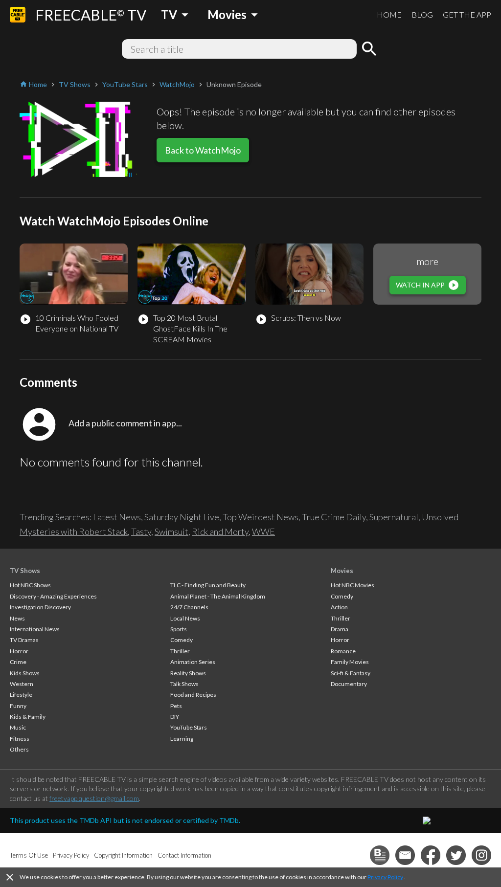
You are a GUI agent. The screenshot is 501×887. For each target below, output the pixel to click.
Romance (343, 651)
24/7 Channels (189, 607)
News (17, 618)
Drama (339, 629)
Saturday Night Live (181, 516)
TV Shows (25, 571)
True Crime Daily (334, 516)
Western (21, 683)
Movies (342, 571)
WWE (263, 531)
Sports (178, 629)
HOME (389, 14)
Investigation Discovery (40, 607)
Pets (176, 706)
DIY (174, 716)
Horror (19, 651)
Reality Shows (188, 673)
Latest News (117, 516)
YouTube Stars (188, 727)
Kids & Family (28, 716)
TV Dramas (24, 639)
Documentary (349, 683)
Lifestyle (21, 694)
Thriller (180, 651)
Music (18, 727)
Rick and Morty (220, 531)
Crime (18, 661)
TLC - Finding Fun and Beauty (208, 585)
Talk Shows (184, 683)
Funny (18, 706)
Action (339, 607)
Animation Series (192, 661)
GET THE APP (467, 14)
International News (35, 629)
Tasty (141, 531)
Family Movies (350, 661)
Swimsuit (171, 531)
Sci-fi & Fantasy (350, 673)
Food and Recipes (193, 694)
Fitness (19, 738)
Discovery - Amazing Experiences (53, 596)
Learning (181, 738)
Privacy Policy (385, 877)
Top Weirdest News (260, 516)
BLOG (422, 14)
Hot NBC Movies (352, 585)
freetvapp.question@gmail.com (94, 798)
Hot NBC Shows (30, 585)
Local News (185, 618)
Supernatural (393, 516)
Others (19, 749)
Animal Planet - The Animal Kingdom (217, 596)
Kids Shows (25, 673)
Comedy (181, 639)
